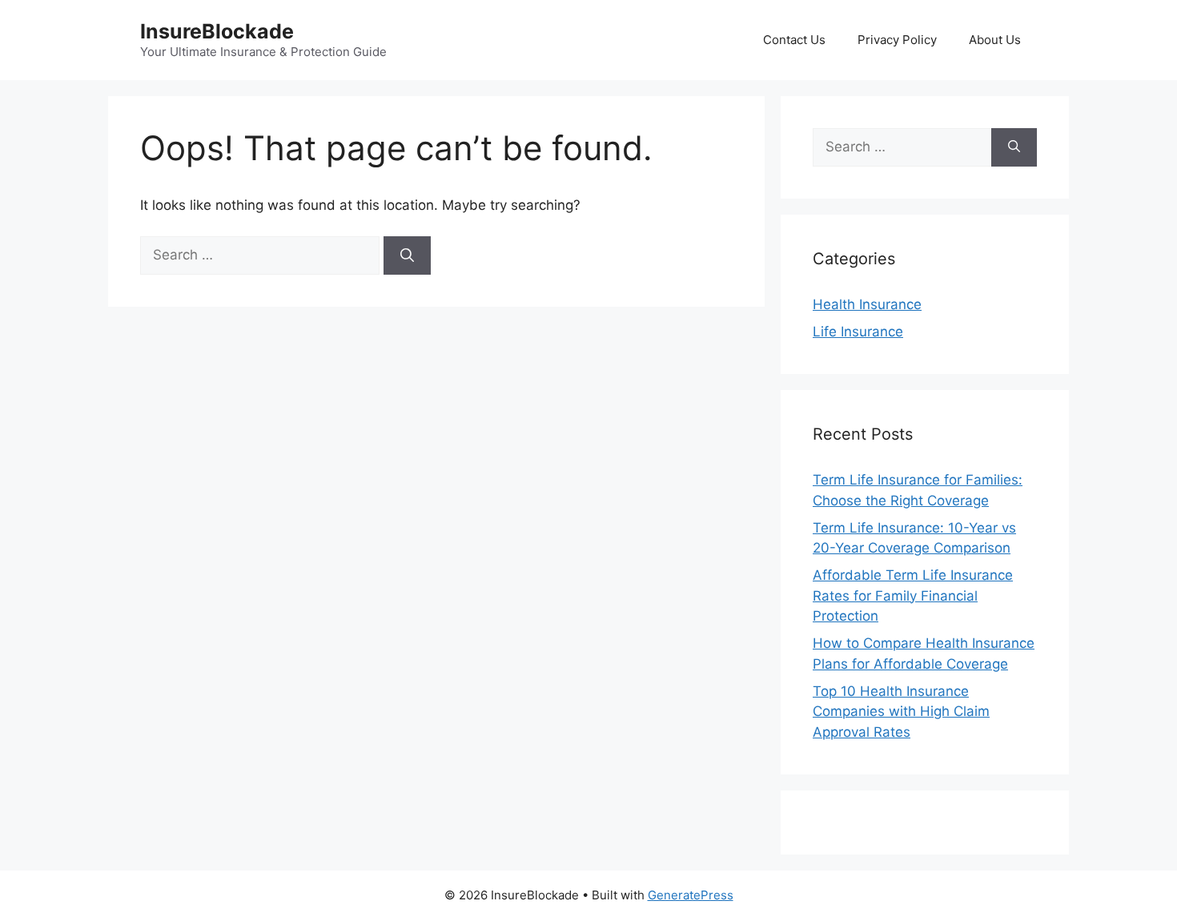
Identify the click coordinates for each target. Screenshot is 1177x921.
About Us (995, 39)
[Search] (407, 255)
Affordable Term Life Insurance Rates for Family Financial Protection (913, 595)
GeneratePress (690, 895)
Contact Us (794, 39)
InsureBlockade (217, 31)
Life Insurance (858, 332)
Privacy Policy (897, 39)
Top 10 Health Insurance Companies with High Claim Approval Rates (901, 711)
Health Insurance (867, 304)
